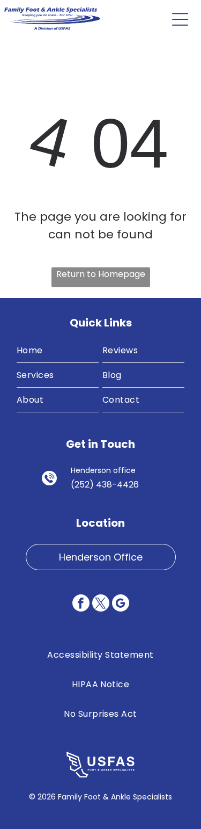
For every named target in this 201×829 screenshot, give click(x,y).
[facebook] (81, 604)
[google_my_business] (120, 604)
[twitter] (100, 604)
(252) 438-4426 (105, 484)
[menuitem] (58, 350)
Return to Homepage (100, 274)
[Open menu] (180, 19)
